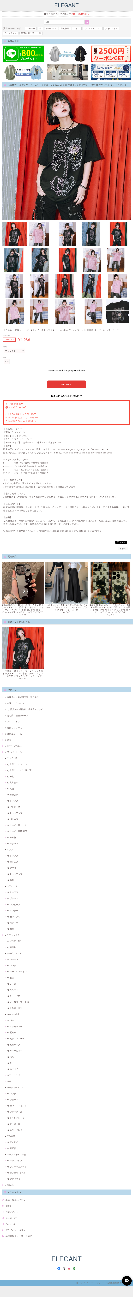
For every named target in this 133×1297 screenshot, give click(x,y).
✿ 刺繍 (10, 977)
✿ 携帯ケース (13, 1044)
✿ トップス (12, 800)
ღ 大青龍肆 (12, 782)
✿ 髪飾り (11, 1032)
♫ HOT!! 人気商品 (13, 746)
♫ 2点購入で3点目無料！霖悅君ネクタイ (24, 709)
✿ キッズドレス (14, 1160)
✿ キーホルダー (14, 1050)
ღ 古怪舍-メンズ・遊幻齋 (19, 770)
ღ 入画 (10, 788)
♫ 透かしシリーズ (13, 727)
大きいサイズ (111, 28)
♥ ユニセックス (12, 935)
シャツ (77, 28)
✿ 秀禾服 (11, 1148)
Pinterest (10, 1224)
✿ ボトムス (12, 819)
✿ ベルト (11, 1057)
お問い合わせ (12, 1212)
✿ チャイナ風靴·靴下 (17, 831)
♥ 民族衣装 (10, 1136)
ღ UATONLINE (14, 941)
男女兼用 (65, 28)
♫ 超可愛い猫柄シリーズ (16, 715)
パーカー (31, 28)
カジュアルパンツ (92, 28)
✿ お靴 (10, 880)
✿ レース (11, 983)
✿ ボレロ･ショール (16, 1172)
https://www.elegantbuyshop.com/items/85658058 (83, 452)
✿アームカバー (14, 1075)
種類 (5, 347)
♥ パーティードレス (14, 1087)
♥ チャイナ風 (11, 758)
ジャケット (51, 28)
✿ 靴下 (10, 1063)
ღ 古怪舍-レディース (17, 764)
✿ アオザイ (12, 1142)
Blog (8, 1205)
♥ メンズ (9, 849)
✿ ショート (12, 959)
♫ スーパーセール (13, 752)
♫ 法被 (8, 739)
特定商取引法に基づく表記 (19, 1236)
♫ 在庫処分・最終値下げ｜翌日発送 (22, 697)
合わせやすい (10, 33)
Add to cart (66, 384)
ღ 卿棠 (10, 776)
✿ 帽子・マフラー (15, 1038)
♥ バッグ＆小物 (12, 1014)
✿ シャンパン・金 (15, 1118)
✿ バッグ (11, 1020)
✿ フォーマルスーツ (17, 1166)
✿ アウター (12, 868)
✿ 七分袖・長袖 (14, 1008)
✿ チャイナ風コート (17, 825)
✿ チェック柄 (13, 996)
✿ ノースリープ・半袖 (18, 1002)
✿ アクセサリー (14, 1026)
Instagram (11, 1218)
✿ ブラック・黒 (14, 1111)
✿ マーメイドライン (17, 971)
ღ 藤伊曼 (11, 947)
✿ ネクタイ (12, 1069)
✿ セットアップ (14, 813)
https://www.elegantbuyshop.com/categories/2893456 (70, 531)
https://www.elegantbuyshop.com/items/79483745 (80, 449)
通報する (123, 549)
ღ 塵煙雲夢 (12, 794)
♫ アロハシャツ (12, 721)
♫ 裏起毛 (9, 1185)
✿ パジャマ (12, 843)
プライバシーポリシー (17, 1230)
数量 (5, 357)
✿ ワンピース (13, 807)
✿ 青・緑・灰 (13, 1124)
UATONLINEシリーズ (31, 33)
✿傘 (9, 1081)
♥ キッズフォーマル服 (15, 1154)
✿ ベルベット (13, 989)
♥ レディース (11, 886)
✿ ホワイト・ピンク (17, 1105)
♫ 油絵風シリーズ (13, 733)
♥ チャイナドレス (13, 953)
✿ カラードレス (14, 1130)
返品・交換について (15, 1199)
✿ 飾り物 (11, 837)
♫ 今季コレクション (14, 703)
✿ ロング (11, 965)
